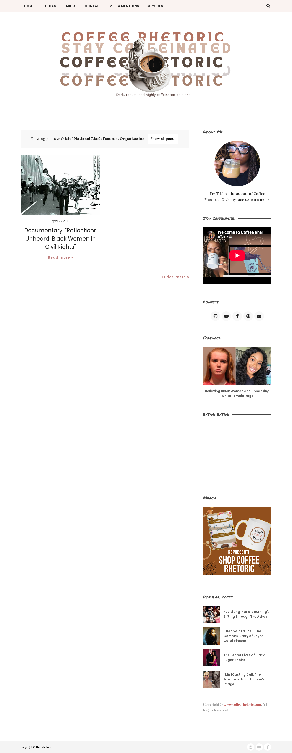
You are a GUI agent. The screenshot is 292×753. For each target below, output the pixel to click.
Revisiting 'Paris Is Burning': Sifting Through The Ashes (246, 614)
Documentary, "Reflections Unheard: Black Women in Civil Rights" (60, 239)
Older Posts (174, 277)
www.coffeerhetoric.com (242, 704)
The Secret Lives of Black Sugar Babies (244, 657)
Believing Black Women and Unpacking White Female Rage (237, 393)
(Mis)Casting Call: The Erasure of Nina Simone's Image (244, 679)
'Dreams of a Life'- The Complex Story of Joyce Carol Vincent (243, 636)
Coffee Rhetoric (42, 747)
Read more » (60, 257)
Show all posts (163, 138)
